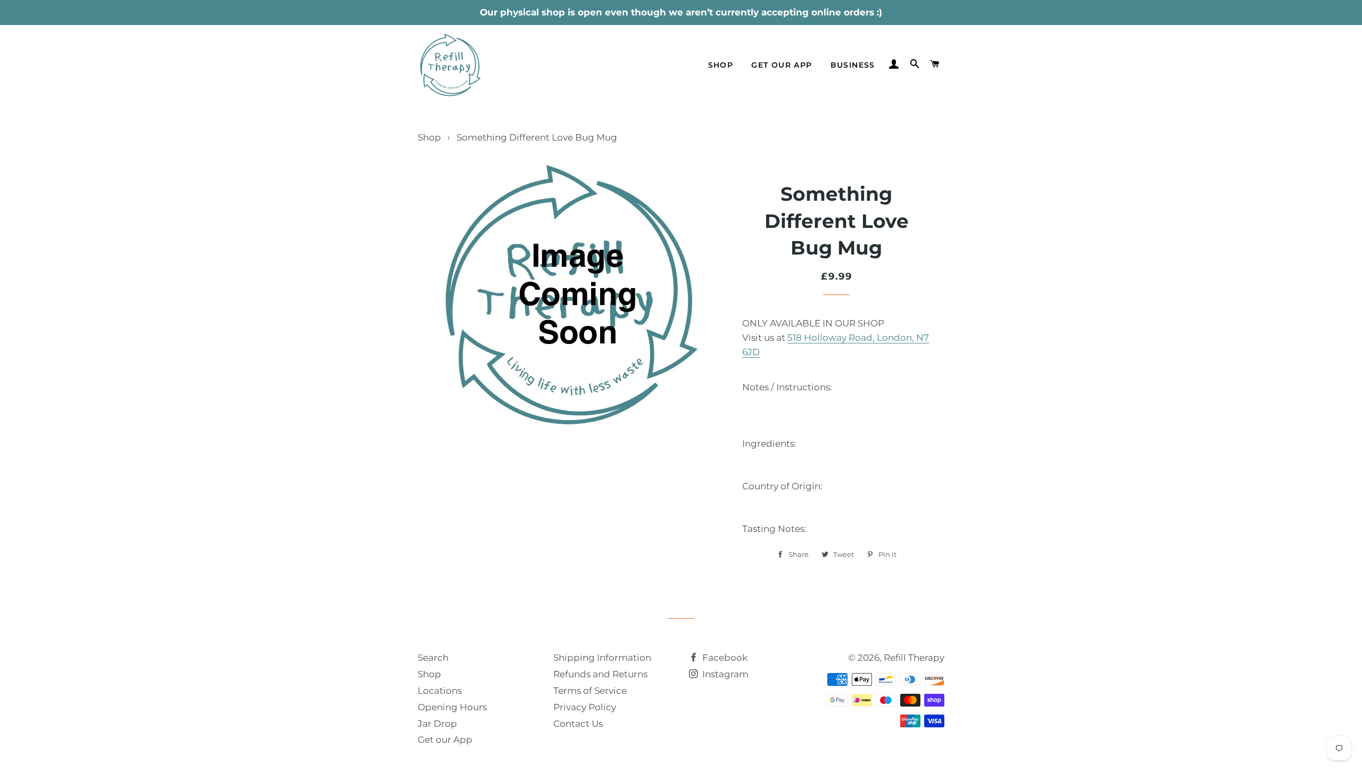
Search (433, 657)
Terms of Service (590, 690)
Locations (440, 690)
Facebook (724, 657)
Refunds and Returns (600, 674)
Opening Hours (452, 707)
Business (853, 65)
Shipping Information (602, 657)
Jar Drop (437, 723)
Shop (721, 65)
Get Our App (781, 65)
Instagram (724, 674)
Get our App (445, 739)
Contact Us (578, 723)
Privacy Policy (584, 707)
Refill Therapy (914, 657)
